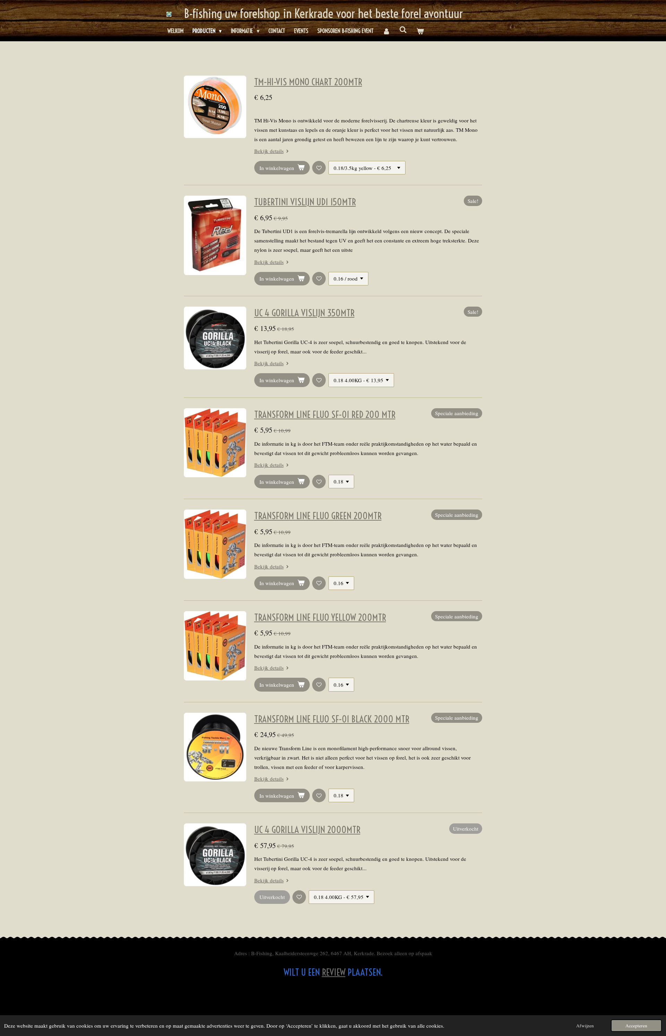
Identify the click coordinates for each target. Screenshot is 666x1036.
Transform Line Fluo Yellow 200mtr (320, 617)
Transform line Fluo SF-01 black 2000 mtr (331, 719)
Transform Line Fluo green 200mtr (318, 516)
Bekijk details (269, 150)
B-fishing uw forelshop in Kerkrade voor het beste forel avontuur (323, 13)
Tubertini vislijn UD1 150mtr (305, 202)
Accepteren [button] (636, 1025)
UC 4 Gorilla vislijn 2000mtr (307, 830)
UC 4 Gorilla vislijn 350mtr (304, 313)
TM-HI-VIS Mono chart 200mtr (308, 82)
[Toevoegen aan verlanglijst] (319, 167)
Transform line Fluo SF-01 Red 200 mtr (324, 414)
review (333, 972)
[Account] (386, 31)
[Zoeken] (403, 29)
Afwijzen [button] (585, 1025)
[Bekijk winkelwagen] (420, 31)
